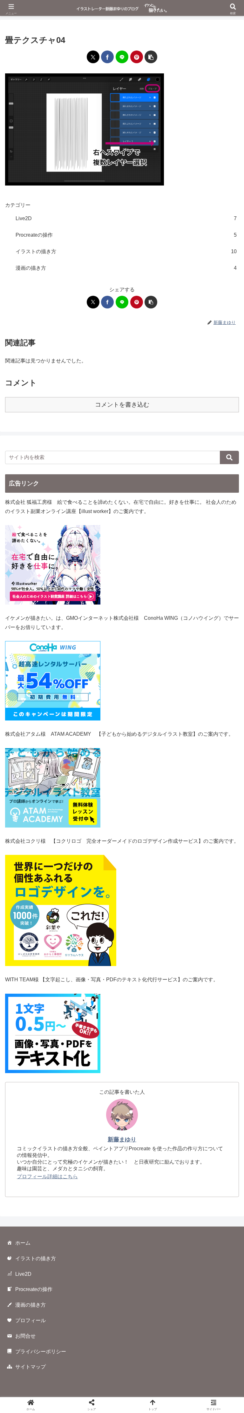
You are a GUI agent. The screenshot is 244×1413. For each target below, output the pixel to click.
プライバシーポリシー (40, 1351)
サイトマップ (30, 1366)
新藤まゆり (122, 1139)
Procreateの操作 (33, 1289)
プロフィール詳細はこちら (47, 1176)
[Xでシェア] (93, 57)
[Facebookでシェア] (107, 57)
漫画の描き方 (30, 1305)
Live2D (23, 1274)
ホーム (22, 1243)
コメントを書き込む (122, 404)
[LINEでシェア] (122, 57)
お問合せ (25, 1336)
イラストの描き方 (35, 1258)
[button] (151, 57)
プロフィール (30, 1320)
